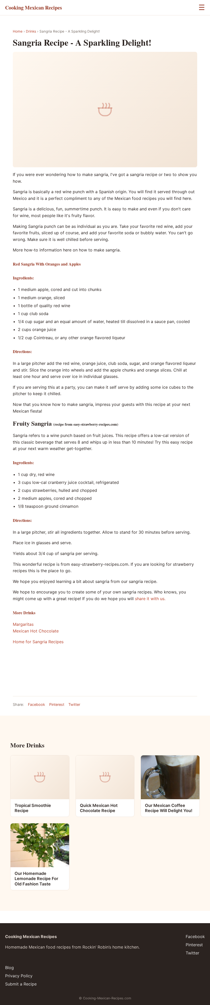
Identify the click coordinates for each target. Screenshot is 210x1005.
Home (18, 31)
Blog (9, 967)
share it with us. (149, 598)
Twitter (74, 704)
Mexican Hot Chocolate (36, 630)
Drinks (31, 31)
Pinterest (56, 704)
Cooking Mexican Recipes (33, 7)
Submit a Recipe (21, 984)
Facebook (36, 704)
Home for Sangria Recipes (38, 641)
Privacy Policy (19, 975)
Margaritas (23, 624)
